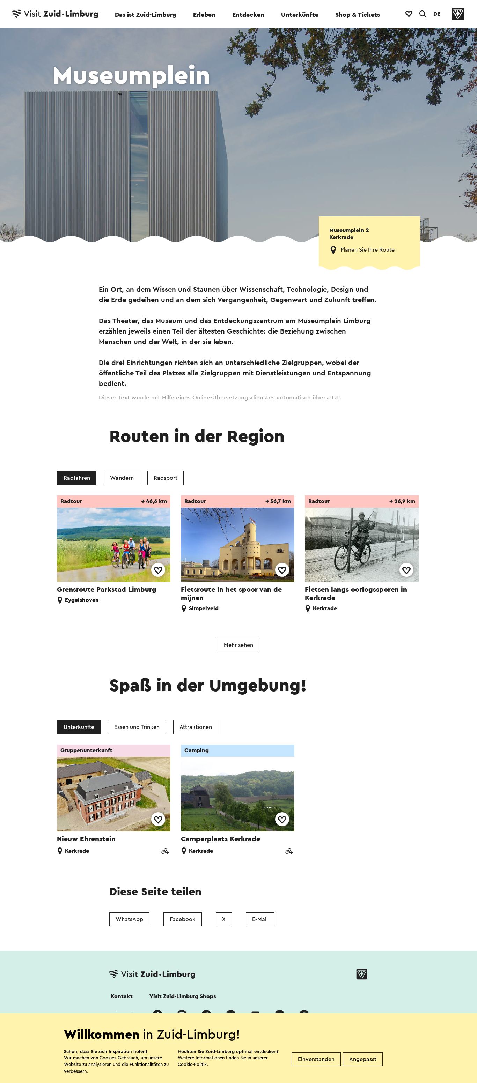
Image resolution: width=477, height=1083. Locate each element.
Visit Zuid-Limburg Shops (182, 996)
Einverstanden (316, 1059)
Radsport (165, 478)
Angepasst (362, 1059)
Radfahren (77, 478)
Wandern (122, 478)
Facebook (183, 919)
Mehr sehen (238, 645)
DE (436, 14)
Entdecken (248, 15)
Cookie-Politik (192, 1064)
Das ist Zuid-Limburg (145, 15)
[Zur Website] (164, 852)
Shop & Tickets (357, 15)
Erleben (204, 15)
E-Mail (260, 919)
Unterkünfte (299, 15)
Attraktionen (195, 727)
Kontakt (122, 996)
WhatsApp (129, 919)
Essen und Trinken (137, 727)
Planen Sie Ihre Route (367, 250)
